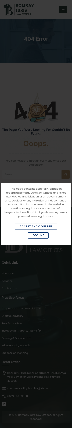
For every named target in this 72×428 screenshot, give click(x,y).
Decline (38, 235)
